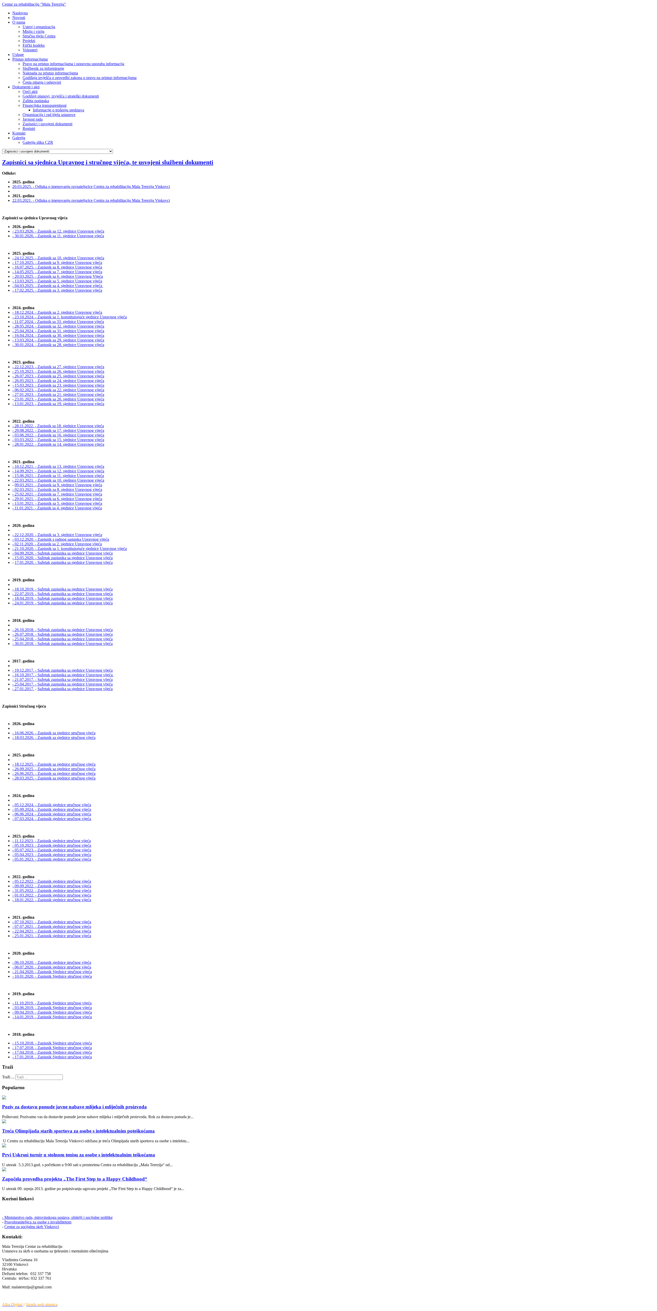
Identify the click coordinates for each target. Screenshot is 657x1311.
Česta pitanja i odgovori (42, 82)
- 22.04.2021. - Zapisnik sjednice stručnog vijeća (51, 931)
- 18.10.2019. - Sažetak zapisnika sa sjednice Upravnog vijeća (62, 589)
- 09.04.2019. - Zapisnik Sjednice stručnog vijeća (52, 1012)
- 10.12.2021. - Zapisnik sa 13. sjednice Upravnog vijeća (58, 466)
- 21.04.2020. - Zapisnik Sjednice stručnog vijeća (52, 972)
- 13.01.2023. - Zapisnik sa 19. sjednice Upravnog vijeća (58, 404)
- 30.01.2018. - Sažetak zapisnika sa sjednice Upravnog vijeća (62, 643)
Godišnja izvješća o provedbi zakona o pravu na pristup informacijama (80, 77)
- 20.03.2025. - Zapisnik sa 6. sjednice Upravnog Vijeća (57, 276)
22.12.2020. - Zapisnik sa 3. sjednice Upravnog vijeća (57, 535)
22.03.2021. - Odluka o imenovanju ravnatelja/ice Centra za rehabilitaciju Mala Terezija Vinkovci (91, 200)
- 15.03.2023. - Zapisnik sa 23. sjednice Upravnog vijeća (58, 385)
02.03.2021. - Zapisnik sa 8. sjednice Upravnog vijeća (57, 489)
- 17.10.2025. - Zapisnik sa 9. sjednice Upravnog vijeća (57, 262)
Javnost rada (33, 119)
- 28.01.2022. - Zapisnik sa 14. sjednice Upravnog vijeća (58, 444)
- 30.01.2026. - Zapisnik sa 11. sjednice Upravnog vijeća (58, 236)
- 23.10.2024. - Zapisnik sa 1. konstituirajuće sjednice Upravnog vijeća (69, 317)
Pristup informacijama (30, 59)
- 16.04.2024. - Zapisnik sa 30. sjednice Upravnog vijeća (58, 335)
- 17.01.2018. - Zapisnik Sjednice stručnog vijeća (52, 1057)
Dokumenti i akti (26, 87)
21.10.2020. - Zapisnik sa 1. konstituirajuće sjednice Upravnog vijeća (69, 548)
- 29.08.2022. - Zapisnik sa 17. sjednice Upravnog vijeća (58, 430)
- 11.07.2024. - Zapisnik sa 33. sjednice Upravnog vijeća (58, 321)
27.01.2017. (24, 689)
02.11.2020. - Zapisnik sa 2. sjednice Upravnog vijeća (57, 544)
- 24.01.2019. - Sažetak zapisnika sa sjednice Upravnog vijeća (62, 603)
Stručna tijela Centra (39, 36)
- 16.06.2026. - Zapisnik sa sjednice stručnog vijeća (53, 733)
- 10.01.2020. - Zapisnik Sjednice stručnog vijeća (52, 976)
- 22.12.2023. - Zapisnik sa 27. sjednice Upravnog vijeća (58, 367)
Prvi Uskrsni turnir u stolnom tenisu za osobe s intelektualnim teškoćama (78, 1154)
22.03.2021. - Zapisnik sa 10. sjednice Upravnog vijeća (59, 480)
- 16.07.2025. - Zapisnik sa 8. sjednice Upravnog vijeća (57, 267)
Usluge (18, 54)
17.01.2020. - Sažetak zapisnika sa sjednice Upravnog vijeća (64, 562)
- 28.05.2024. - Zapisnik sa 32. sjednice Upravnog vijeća (58, 326)
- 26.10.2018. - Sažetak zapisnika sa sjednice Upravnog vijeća (62, 630)
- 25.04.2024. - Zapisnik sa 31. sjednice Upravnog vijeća (58, 331)
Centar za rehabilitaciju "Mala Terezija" (34, 4)
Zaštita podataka (36, 101)
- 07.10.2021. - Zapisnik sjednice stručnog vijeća (51, 922)
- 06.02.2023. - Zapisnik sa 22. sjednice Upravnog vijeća (58, 390)
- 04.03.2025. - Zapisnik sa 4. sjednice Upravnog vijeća (57, 285)
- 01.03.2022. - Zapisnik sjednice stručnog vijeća (51, 895)
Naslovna (20, 13)
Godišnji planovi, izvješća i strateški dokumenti (61, 96)
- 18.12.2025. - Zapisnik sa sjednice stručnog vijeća (53, 764)
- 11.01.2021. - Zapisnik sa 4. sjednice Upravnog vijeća (57, 508)
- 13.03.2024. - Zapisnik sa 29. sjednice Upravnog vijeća (58, 340)
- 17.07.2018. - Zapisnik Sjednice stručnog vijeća (52, 1048)
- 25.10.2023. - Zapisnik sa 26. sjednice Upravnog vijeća (58, 371)
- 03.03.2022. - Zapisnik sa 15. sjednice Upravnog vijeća (58, 440)
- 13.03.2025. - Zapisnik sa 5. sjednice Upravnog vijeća (57, 281)
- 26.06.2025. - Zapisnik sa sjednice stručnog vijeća (53, 773)
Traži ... (8, 1077)
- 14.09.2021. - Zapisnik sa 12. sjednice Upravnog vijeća (58, 471)
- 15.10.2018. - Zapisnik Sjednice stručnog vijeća (52, 1043)
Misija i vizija (33, 31)
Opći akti (30, 91)
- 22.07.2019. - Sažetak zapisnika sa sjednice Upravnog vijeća (62, 594)
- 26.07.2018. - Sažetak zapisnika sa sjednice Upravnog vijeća (62, 634)
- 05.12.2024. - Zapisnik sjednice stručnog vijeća (51, 805)
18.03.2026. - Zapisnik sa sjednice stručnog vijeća (53, 737)
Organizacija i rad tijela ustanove (49, 114)
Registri (29, 128)
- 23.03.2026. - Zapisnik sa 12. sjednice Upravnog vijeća (58, 231)
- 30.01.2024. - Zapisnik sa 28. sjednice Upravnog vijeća (58, 345)
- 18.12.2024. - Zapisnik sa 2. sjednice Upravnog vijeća (57, 312)
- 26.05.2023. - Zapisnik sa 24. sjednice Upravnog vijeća (58, 380)
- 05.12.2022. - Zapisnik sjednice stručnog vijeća (51, 881)
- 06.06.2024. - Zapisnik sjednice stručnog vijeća (51, 814)
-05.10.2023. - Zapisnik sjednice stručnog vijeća (51, 845)
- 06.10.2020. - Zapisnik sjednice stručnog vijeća (51, 962)
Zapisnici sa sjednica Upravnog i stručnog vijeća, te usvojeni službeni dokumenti (107, 162)
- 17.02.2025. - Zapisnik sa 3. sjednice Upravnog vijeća (57, 290)
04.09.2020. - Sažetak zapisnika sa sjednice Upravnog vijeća (62, 553)
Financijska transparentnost (44, 105)
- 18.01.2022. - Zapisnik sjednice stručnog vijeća (51, 900)
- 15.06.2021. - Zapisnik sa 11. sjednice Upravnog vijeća (58, 475)
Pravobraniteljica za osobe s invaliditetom (37, 1222)
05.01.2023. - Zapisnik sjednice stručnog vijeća (51, 859)
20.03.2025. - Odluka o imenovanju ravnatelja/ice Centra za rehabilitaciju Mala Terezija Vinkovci (91, 186)
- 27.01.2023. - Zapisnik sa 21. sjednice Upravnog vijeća (58, 394)
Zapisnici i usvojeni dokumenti (47, 124)
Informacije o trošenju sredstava (58, 110)
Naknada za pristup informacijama (50, 73)
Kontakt (18, 133)
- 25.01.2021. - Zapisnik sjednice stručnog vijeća (51, 936)
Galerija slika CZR (38, 142)
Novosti (18, 17)
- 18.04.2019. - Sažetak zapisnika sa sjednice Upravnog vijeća (62, 598)
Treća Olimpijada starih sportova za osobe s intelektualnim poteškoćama (78, 1131)
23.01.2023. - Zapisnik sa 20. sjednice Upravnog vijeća (59, 399)
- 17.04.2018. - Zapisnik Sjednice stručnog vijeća (52, 1052)
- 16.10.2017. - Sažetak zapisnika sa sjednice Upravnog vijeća (63, 675)
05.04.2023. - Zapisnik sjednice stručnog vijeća (51, 854)
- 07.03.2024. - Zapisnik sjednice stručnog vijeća (51, 818)
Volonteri (30, 50)
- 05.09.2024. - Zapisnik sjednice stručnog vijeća (51, 809)
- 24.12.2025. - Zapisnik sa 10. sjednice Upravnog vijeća (58, 258)
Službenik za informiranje (43, 68)
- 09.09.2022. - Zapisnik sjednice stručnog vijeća (51, 886)
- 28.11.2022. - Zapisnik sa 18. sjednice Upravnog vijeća (58, 426)
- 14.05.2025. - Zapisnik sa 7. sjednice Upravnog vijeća (57, 272)
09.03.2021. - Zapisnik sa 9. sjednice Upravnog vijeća (58, 485)
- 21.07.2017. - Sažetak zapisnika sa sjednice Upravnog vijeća (62, 679)
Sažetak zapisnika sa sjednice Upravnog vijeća (75, 689)
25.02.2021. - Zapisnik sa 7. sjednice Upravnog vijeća (57, 494)
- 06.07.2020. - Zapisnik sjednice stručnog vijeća (51, 967)
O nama (18, 22)
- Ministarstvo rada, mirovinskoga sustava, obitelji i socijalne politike (57, 1217)
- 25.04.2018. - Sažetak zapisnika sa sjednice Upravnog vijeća (62, 639)
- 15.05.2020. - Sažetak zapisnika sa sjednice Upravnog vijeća (62, 558)
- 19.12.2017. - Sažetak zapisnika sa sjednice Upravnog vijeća (62, 670)
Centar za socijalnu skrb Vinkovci (31, 1226)
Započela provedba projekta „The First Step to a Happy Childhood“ (74, 1179)
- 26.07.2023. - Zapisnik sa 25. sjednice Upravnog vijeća (58, 376)
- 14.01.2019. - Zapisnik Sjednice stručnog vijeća (52, 1017)
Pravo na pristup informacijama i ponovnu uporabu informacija (73, 64)
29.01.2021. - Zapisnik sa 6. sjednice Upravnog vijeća (57, 499)
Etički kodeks (34, 45)
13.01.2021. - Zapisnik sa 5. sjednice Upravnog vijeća (57, 503)
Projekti (29, 41)
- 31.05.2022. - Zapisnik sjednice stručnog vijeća (51, 890)
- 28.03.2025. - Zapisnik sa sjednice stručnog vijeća (53, 778)
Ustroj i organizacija (39, 27)
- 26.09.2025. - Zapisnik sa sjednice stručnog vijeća (53, 769)
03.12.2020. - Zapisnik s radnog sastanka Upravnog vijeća (60, 539)
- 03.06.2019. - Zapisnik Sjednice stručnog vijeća (52, 1007)
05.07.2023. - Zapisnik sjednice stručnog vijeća (51, 850)
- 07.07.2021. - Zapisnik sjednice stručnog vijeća (51, 926)
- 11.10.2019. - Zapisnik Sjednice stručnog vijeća (52, 1003)
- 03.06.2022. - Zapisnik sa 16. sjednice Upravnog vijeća (58, 435)
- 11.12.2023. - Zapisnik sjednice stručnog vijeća (51, 841)
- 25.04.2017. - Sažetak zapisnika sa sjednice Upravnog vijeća (62, 684)
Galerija (18, 138)
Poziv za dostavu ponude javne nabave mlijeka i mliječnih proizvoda (74, 1106)
